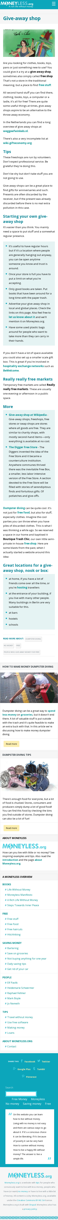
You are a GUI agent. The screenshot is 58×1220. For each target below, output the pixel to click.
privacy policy (30, 1209)
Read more (11, 743)
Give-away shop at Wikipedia (28, 415)
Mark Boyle (14, 998)
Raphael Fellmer (16, 993)
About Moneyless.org (17, 1041)
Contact (11, 1046)
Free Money (19, 1099)
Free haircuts (14, 929)
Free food (12, 924)
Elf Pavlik (12, 982)
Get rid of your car (17, 969)
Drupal (32, 1204)
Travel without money (20, 1017)
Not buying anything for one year (26, 958)
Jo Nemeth (13, 1003)
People (6, 977)
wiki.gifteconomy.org (17, 143)
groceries (26, 714)
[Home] (18, 4)
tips (38, 1182)
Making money (16, 1027)
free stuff (45, 85)
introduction (10, 860)
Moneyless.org (12, 1182)
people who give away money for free (21, 652)
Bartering (13, 948)
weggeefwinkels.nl (15, 131)
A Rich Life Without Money (22, 900)
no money (23, 1191)
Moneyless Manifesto (19, 894)
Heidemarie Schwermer (20, 988)
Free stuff (12, 919)
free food (23, 512)
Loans (10, 1032)
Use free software (17, 1022)
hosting (22, 587)
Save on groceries (17, 953)
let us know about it (22, 317)
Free (18, 645)
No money (8, 645)
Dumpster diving (14, 508)
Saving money (11, 943)
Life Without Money (18, 889)
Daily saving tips (16, 963)
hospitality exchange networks (23, 366)
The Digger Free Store (23, 447)
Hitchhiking (14, 934)
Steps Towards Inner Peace (23, 905)
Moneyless (38, 1099)
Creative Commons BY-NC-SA (31, 1200)
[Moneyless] (30, 1178)
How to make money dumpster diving (27, 666)
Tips (5, 1012)
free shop (30, 543)
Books (6, 884)
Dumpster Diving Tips (16, 755)
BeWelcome (11, 370)
